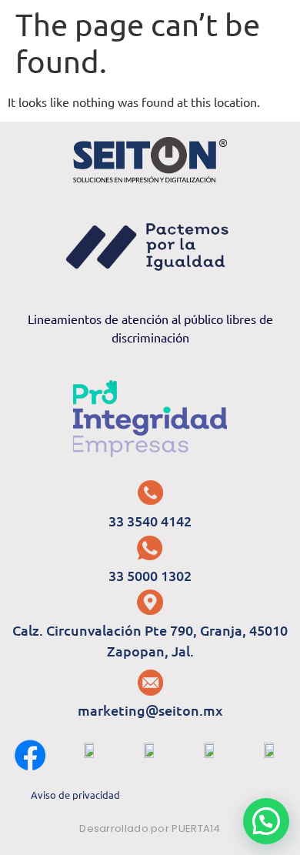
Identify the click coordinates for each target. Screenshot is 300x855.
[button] (266, 821)
